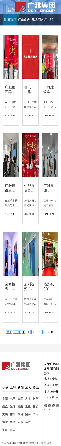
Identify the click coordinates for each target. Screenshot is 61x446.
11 (52, 332)
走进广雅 (28, 22)
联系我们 (51, 22)
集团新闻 (10, 19)
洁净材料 (40, 22)
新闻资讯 (45, 22)
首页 (22, 22)
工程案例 (34, 22)
